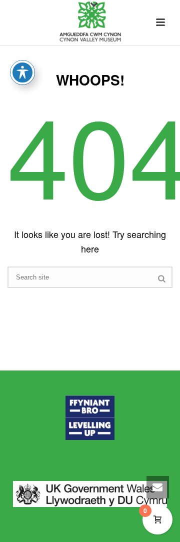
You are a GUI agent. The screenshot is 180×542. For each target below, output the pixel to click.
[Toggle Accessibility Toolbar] (22, 72)
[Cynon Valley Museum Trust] (90, 22)
